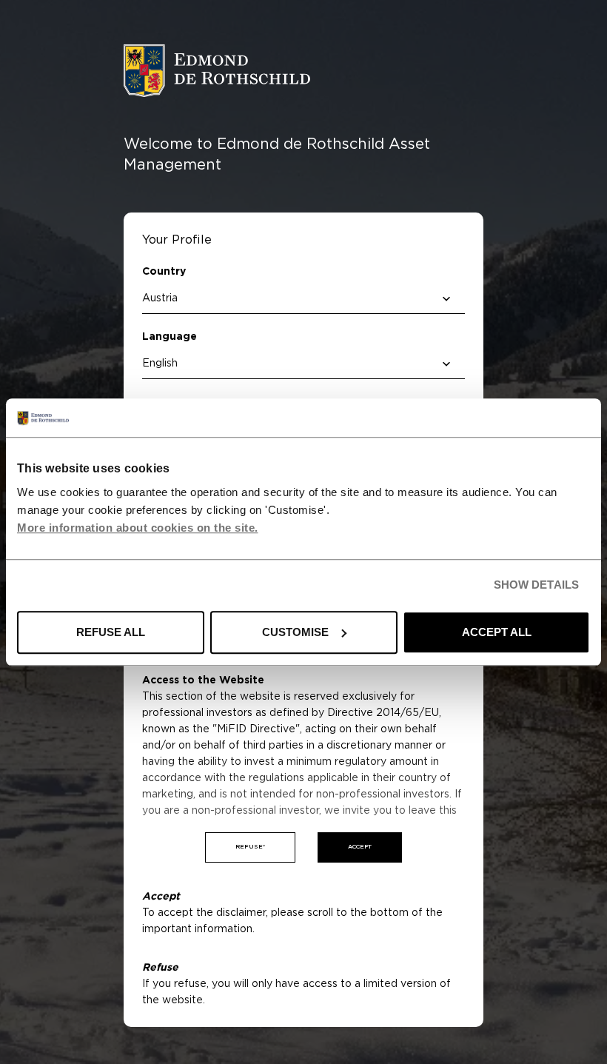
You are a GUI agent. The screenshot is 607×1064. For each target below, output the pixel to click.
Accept (360, 847)
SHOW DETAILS (536, 585)
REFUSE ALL (110, 632)
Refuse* (250, 847)
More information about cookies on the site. (137, 527)
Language (169, 337)
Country (164, 272)
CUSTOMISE (295, 632)
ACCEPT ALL (496, 632)
